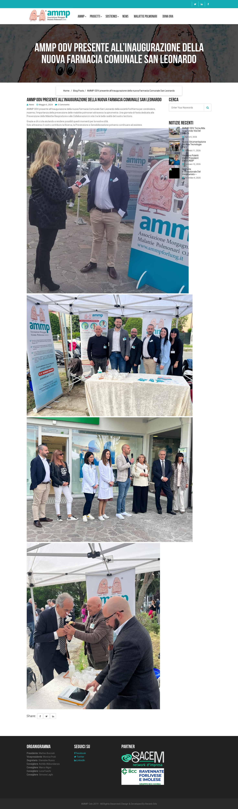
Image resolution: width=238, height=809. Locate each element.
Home (66, 90)
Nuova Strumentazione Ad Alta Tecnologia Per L (194, 144)
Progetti (95, 16)
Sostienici (111, 16)
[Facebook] (208, 4)
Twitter (80, 756)
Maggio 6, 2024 (46, 105)
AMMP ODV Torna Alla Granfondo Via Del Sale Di (193, 131)
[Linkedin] (201, 4)
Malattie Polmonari (145, 16)
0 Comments (63, 105)
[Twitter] (195, 4)
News (125, 16)
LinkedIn (80, 760)
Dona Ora (168, 16)
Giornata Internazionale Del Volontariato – (191, 172)
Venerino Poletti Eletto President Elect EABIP (190, 158)
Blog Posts (78, 90)
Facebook (80, 753)
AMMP (81, 16)
